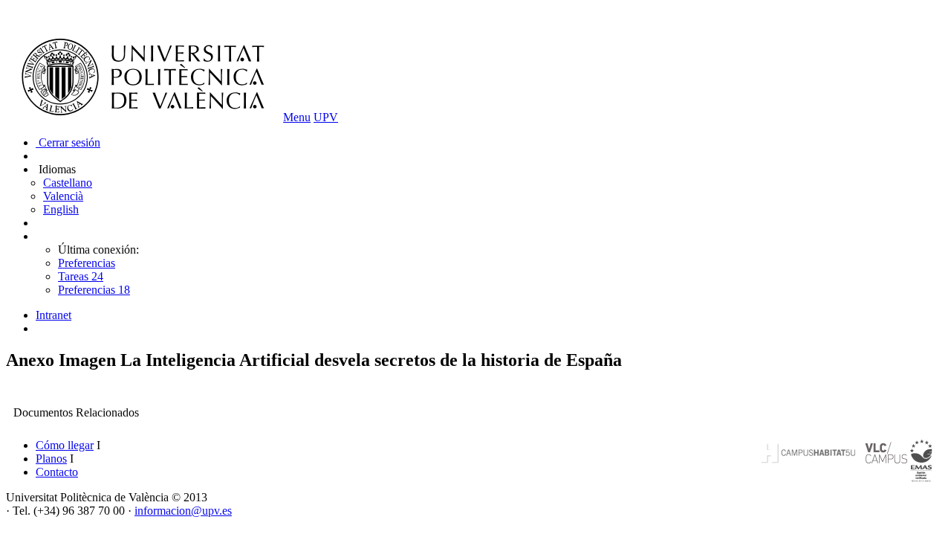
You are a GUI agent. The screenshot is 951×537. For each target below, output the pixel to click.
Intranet (53, 315)
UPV (326, 117)
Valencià (63, 196)
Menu (297, 117)
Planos (51, 458)
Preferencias (86, 263)
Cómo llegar (65, 445)
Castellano (67, 182)
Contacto (57, 472)
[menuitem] (490, 315)
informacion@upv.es (183, 510)
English (61, 209)
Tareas (80, 276)
